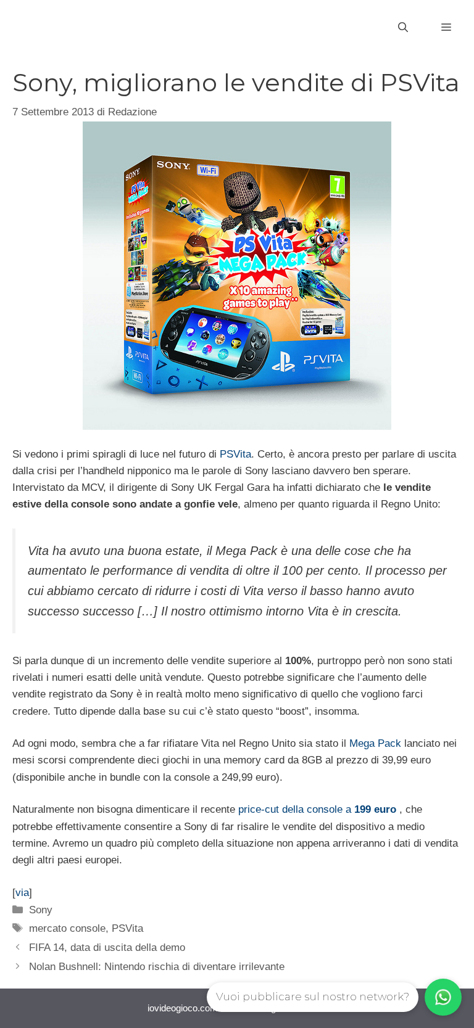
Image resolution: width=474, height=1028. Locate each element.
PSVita (235, 454)
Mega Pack (375, 743)
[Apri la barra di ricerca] (403, 27)
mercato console (67, 928)
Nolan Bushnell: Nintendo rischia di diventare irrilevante (157, 966)
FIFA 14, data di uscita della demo (107, 947)
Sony (40, 910)
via (22, 892)
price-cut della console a (317, 809)
